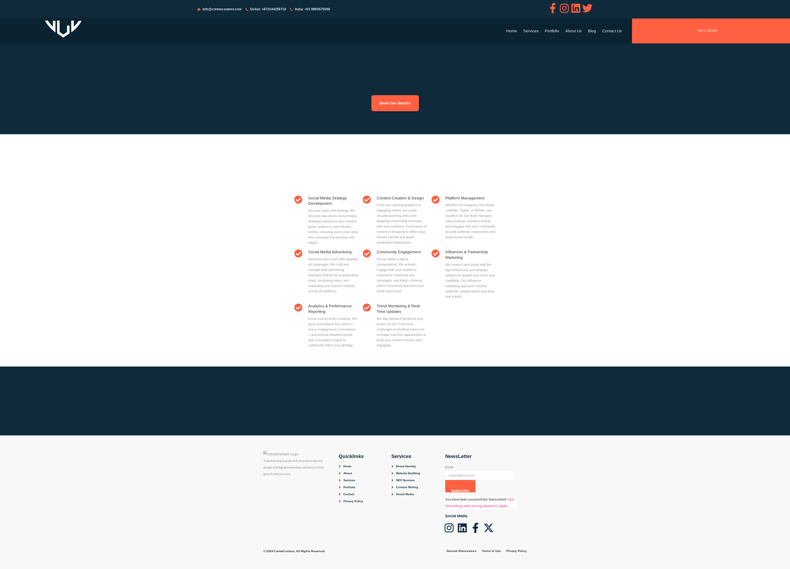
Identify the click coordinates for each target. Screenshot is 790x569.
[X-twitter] (488, 528)
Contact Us (612, 31)
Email (449, 467)
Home (511, 31)
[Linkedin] (576, 8)
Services (531, 31)
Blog (592, 31)
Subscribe (460, 490)
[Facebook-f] (553, 8)
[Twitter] (587, 8)
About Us (573, 31)
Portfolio (552, 31)
